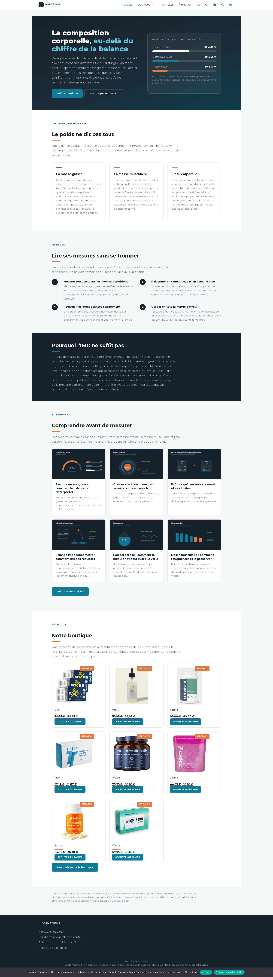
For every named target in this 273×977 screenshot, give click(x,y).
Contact (202, 4)
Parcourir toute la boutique (75, 867)
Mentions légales (50, 931)
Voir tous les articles (70, 591)
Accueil (127, 4)
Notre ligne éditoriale (103, 93)
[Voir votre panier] (215, 4)
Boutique (143, 4)
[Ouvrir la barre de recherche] (223, 4)
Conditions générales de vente (60, 937)
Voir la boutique (67, 93)
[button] (230, 4)
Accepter (206, 972)
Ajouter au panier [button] (70, 721)
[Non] (269, 972)
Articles (168, 4)
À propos (185, 4)
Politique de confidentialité (57, 942)
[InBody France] (50, 5)
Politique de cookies (53, 947)
